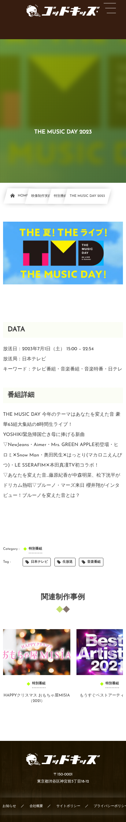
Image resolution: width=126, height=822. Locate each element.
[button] (110, 8)
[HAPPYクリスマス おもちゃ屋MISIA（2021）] (36, 652)
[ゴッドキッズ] (63, 11)
